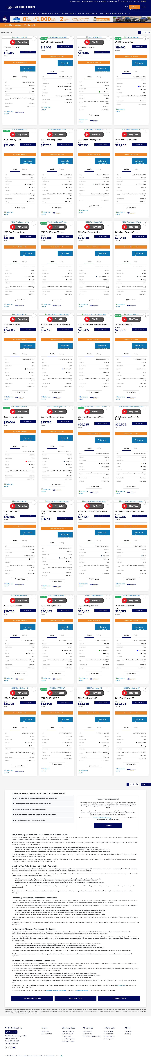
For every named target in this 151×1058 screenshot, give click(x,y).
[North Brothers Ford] (20, 7)
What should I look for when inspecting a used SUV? (30, 809)
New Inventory (87, 1031)
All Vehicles (88, 1028)
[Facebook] (141, 1)
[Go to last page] (149, 32)
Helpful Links (109, 1028)
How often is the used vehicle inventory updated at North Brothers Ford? (36, 798)
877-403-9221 (90, 1)
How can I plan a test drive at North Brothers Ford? (30, 820)
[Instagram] (143, 1)
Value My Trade (108, 1031)
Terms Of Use (27, 1055)
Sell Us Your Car (108, 1033)
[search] (127, 7)
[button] (34, 38)
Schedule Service (109, 1036)
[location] (119, 1)
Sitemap (33, 1055)
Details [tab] (15, 77)
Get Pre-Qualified (28, 52)
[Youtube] (145, 1)
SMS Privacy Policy (46, 1033)
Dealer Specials (66, 1036)
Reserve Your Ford (67, 1033)
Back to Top (146, 784)
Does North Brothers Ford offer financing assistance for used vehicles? (35, 814)
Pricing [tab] (24, 77)
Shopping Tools (69, 1028)
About (127, 1028)
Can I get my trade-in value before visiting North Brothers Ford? (33, 803)
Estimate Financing (27, 69)
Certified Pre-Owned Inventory (92, 1036)
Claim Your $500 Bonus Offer (20, 62)
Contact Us (12, 1032)
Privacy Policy (45, 1031)
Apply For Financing (68, 1031)
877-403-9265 (102, 1)
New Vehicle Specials (68, 1039)
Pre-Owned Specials (68, 1041)
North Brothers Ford (10, 1055)
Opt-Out (53, 1055)
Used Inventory (87, 1033)
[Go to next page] (145, 32)
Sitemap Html (39, 1055)
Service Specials (109, 1039)
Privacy (44, 1028)
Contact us (121, 985)
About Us (128, 1033)
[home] (124, 7)
